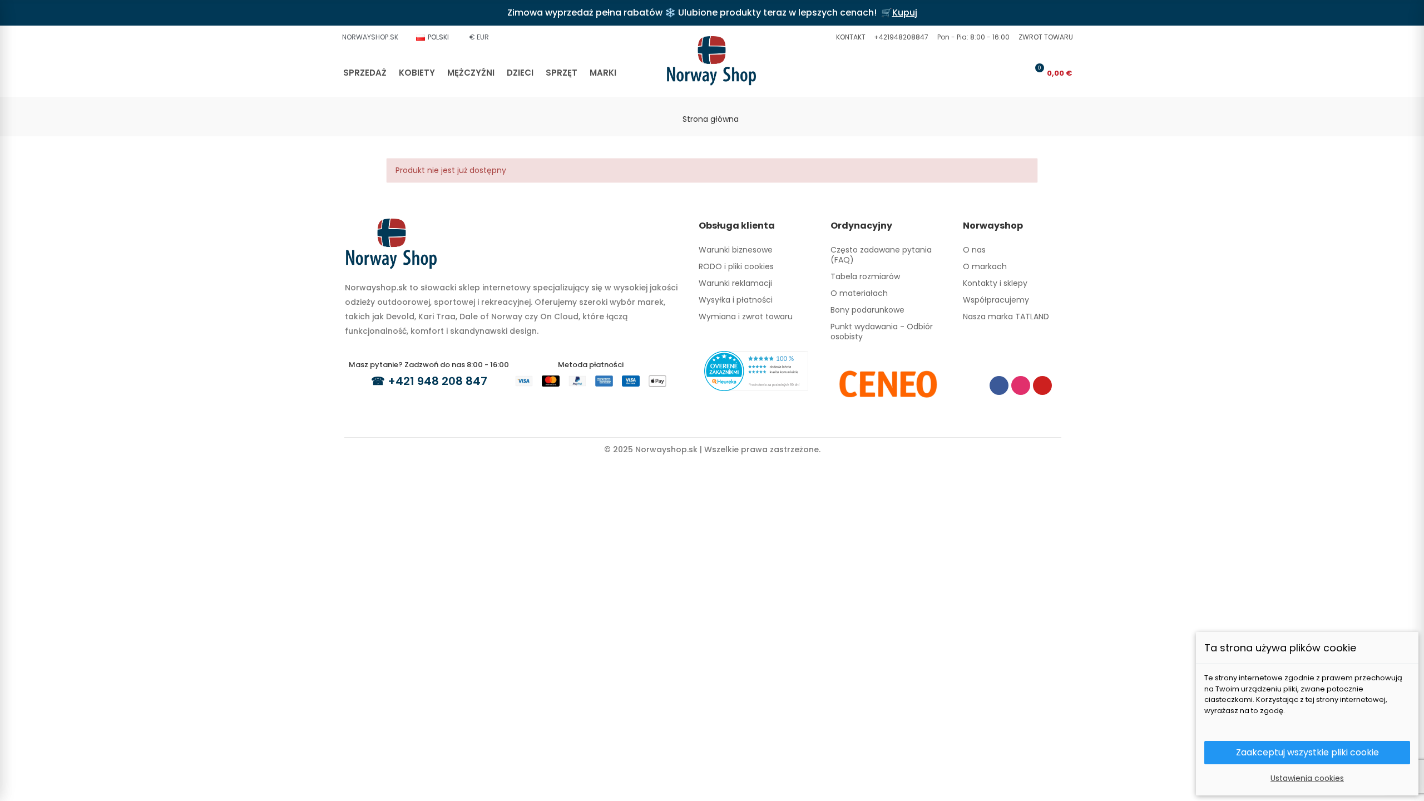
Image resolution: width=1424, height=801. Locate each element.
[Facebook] (999, 385)
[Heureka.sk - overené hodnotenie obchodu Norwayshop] (756, 370)
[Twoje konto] (1017, 73)
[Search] (999, 73)
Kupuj (904, 12)
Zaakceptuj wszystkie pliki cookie (1307, 752)
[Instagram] (1020, 385)
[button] (849, 37)
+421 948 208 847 (437, 381)
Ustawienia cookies (1307, 778)
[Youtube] (1042, 385)
